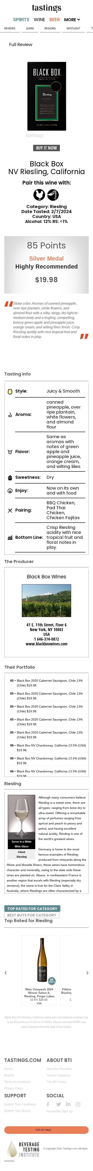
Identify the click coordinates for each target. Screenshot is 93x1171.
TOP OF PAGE (43, 1130)
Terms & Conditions (17, 1081)
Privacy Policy (13, 1088)
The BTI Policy (56, 1081)
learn (30, 28)
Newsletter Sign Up (59, 1111)
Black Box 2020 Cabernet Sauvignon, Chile (50, 680)
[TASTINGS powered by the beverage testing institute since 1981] (46, 8)
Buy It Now (46, 148)
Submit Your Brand (17, 1110)
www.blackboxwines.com (46, 644)
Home (8, 1069)
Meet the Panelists (59, 1069)
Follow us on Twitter (61, 1104)
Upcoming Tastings (80, 1104)
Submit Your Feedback (19, 1104)
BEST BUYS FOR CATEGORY (31, 915)
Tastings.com (70, 1148)
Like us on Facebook (51, 1104)
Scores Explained (58, 1075)
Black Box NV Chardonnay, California (47, 745)
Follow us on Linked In (71, 1104)
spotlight (73, 28)
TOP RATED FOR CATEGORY (32, 908)
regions (50, 28)
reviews (9, 28)
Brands (9, 1075)
